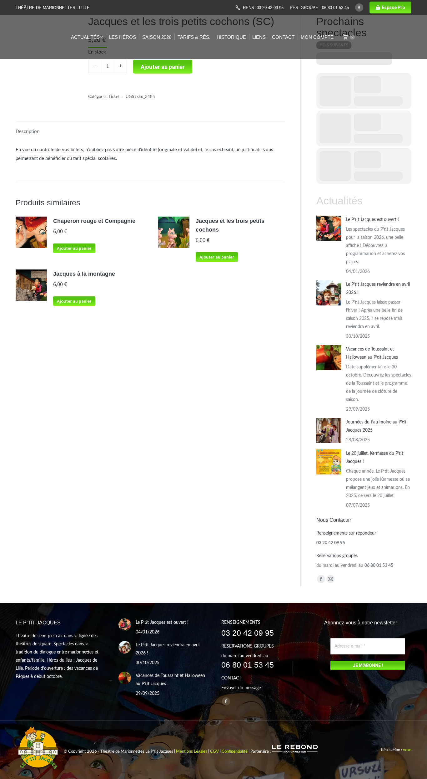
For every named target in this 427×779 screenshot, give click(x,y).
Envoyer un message (241, 688)
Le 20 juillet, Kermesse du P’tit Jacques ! (374, 457)
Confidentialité (235, 752)
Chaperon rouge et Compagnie (94, 221)
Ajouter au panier (74, 248)
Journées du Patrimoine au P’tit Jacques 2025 (376, 426)
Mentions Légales (191, 752)
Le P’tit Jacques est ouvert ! (372, 220)
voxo (407, 750)
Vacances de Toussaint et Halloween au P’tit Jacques (372, 353)
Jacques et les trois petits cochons (230, 225)
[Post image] (328, 228)
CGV (214, 752)
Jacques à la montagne (84, 274)
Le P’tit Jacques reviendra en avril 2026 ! (378, 288)
